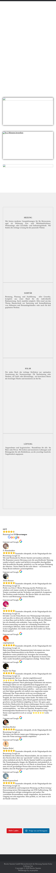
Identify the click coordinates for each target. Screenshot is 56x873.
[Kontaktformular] (28, 858)
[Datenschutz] (28, 860)
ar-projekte (34, 870)
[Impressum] (28, 859)
